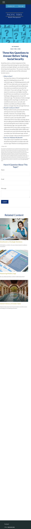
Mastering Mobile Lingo (8, 273)
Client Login (21, 6)
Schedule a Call (11, 6)
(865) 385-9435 (11, 527)
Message (3, 188)
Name (2, 170)
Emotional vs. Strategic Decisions (11, 242)
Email (2, 179)
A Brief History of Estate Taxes (10, 303)
